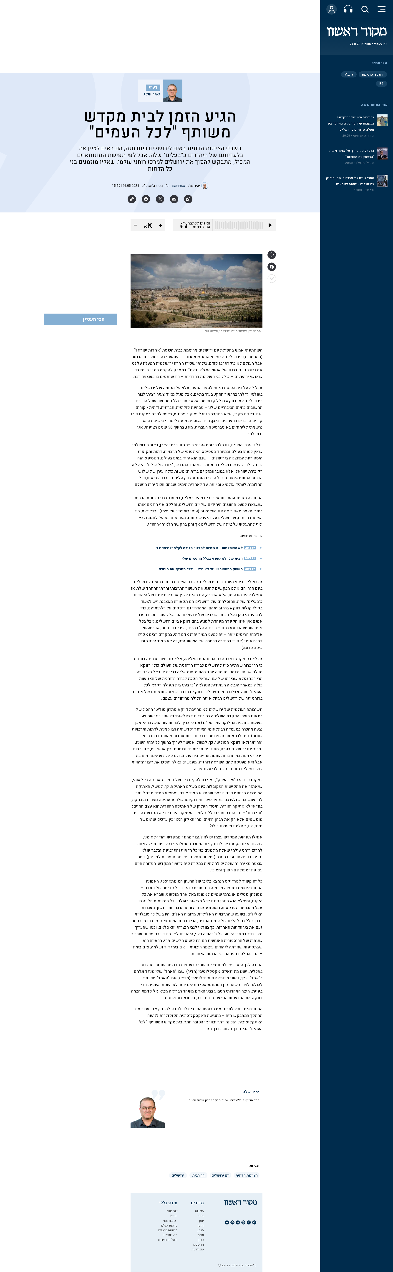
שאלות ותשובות (167, 1239)
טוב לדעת (197, 1249)
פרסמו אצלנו (169, 1225)
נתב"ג (349, 74)
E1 (381, 84)
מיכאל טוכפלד (365, 163)
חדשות (199, 1211)
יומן (201, 1220)
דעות (153, 87)
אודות (173, 1216)
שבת (201, 1235)
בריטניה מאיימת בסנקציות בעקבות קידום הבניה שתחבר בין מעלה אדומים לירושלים (351, 123)
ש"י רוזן (369, 190)
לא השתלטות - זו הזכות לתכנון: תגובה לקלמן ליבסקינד (199, 548)
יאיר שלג (152, 94)
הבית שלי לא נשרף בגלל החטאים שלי (212, 558)
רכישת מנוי (170, 1220)
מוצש (200, 1230)
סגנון (201, 1239)
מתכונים (198, 1244)
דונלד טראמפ (373, 74)
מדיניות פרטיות (167, 1230)
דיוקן (201, 1225)
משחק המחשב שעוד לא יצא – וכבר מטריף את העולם (201, 569)
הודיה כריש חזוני (363, 135)
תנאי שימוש (169, 1235)
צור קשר (172, 1211)
